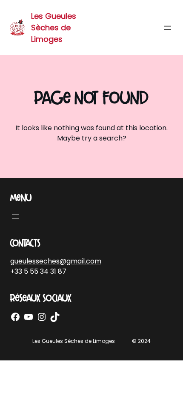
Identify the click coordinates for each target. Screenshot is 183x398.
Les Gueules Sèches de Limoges (53, 27)
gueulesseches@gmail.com (55, 261)
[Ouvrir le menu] (168, 28)
